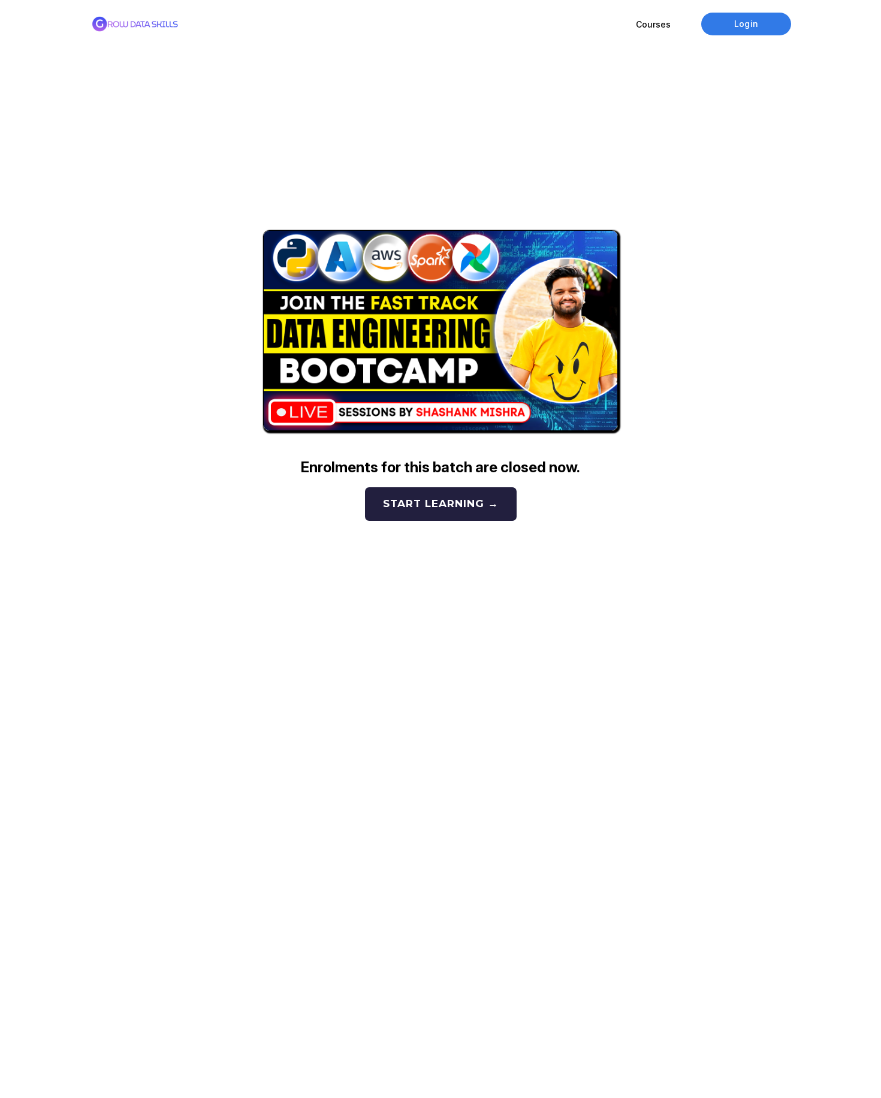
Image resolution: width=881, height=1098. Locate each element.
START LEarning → (441, 503)
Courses (653, 24)
